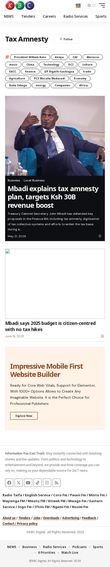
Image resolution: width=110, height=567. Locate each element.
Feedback (89, 518)
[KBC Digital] (20, 5)
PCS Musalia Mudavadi (49, 78)
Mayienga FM (14, 501)
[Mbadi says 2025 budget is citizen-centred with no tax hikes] (55, 284)
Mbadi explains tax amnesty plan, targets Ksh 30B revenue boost (53, 197)
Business (14, 180)
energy (41, 85)
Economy (80, 78)
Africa (83, 85)
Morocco (93, 57)
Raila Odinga (18, 85)
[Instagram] (47, 483)
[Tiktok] (38, 483)
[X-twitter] (19, 483)
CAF (75, 57)
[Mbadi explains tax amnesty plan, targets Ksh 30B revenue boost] (55, 136)
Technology (51, 64)
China (30, 64)
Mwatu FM (36, 501)
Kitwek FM (56, 501)
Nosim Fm (79, 506)
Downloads (51, 518)
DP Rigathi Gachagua (59, 71)
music (13, 64)
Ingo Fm (25, 506)
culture (87, 64)
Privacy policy (27, 523)
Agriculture (17, 78)
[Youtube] (28, 483)
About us (9, 518)
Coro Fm (60, 495)
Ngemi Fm (60, 506)
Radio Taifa (12, 495)
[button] (78, 5)
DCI (70, 64)
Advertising (70, 518)
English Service (37, 495)
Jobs (36, 518)
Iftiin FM (42, 506)
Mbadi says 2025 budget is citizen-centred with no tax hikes (50, 326)
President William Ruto (30, 57)
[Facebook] (9, 483)
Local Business (34, 180)
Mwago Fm (77, 501)
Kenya (59, 57)
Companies (62, 85)
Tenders (24, 518)
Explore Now (24, 416)
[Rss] (56, 483)
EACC (12, 71)
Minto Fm (97, 495)
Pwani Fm (78, 495)
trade (87, 71)
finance (30, 71)
